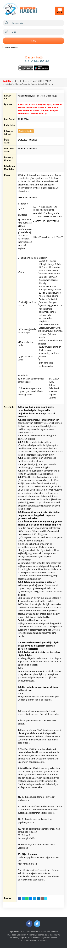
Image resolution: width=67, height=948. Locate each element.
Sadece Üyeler (26, 131)
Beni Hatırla (11, 47)
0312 (37, 59)
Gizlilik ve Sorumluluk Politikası (33, 940)
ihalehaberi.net (33, 931)
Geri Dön (7, 81)
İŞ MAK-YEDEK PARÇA (40, 81)
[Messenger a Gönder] (30, 898)
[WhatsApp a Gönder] (27, 898)
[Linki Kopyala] (45, 898)
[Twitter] (37, 923)
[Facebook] (29, 923)
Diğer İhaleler (20, 81)
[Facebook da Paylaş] (19, 898)
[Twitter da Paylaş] (23, 898)
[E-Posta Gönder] (42, 898)
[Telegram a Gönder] (34, 898)
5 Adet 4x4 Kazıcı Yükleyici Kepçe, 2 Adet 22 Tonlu (29, 83)
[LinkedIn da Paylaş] (38, 898)
